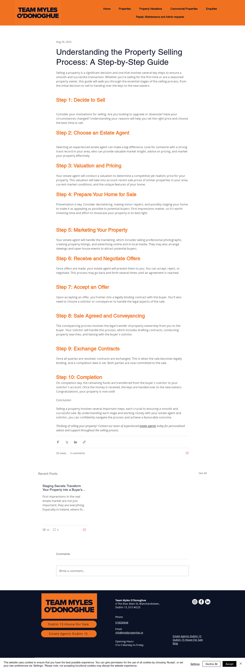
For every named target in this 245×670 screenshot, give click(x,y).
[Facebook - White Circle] (201, 601)
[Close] (241, 664)
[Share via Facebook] (58, 442)
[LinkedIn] (207, 601)
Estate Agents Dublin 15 (187, 636)
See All (203, 473)
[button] (124, 8)
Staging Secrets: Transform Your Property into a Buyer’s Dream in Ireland (62, 488)
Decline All (211, 664)
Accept (229, 664)
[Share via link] (84, 442)
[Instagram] (194, 601)
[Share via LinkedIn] (75, 442)
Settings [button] (195, 664)
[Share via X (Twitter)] (66, 442)
